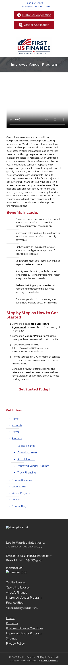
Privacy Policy (15, 643)
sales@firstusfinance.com (36, 6)
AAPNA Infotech (49, 660)
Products (17, 438)
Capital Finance (26, 445)
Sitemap (11, 638)
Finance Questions (22, 480)
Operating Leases (18, 587)
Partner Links (19, 486)
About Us (17, 425)
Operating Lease (27, 452)
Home (15, 418)
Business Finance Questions (24, 628)
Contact (16, 499)
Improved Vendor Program (33, 465)
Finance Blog (19, 506)
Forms (15, 431)
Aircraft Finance (26, 459)
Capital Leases (16, 582)
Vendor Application (36, 25)
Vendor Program (21, 493)
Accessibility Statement (22, 607)
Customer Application (36, 15)
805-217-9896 (35, 2)
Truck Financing (26, 472)
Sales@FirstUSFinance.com (34, 556)
